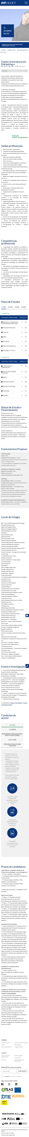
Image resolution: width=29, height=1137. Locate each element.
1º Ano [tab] (3, 307)
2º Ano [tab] (10, 307)
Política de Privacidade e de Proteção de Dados (14, 1130)
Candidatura (19, 1047)
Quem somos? (19, 1055)
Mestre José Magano (16, 703)
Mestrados (18, 1044)
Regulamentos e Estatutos (19, 1060)
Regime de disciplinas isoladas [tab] (12, 744)
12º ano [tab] (12, 725)
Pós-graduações (6, 1047)
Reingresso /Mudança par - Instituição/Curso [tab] (12, 734)
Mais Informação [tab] (22, 50)
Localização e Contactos (5, 1056)
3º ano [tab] (17, 307)
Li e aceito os (12, 1076)
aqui (25, 427)
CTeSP (3, 1044)
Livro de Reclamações (8, 1135)
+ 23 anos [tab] (12, 729)
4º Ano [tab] (23, 307)
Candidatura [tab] (11, 50)
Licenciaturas (5, 1042)
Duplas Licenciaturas (21, 1042)
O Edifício (18, 1057)
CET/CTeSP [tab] (12, 740)
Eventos (3, 1060)
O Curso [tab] (3, 50)
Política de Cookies (7, 1133)
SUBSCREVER (22, 1071)
